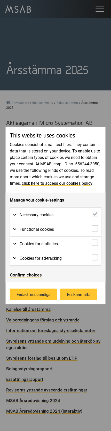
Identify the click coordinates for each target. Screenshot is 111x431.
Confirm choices (26, 275)
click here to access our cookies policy (57, 183)
